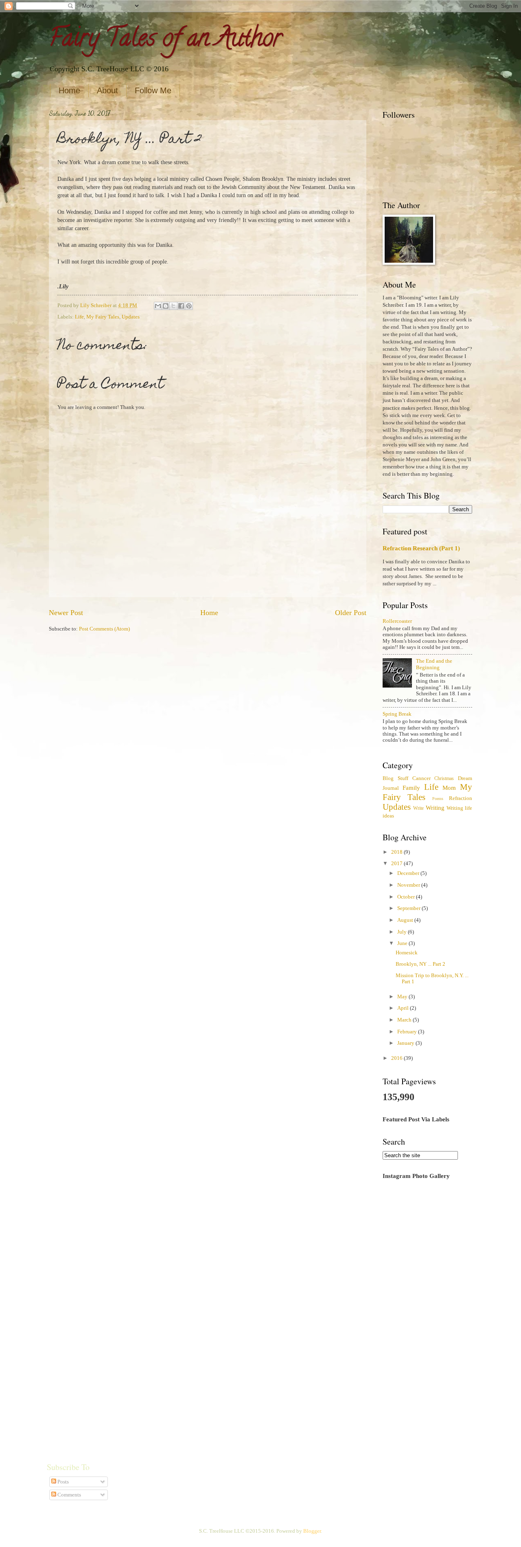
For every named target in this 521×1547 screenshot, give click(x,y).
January (406, 1043)
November (409, 885)
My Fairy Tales (102, 317)
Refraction (460, 798)
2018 (397, 852)
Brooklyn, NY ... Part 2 (420, 964)
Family (411, 787)
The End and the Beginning (434, 664)
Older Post (350, 613)
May (403, 997)
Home (69, 90)
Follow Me (153, 90)
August (405, 920)
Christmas (444, 778)
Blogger (312, 1531)
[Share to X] (173, 306)
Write (418, 808)
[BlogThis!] (166, 306)
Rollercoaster (397, 621)
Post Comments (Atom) (104, 629)
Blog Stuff (395, 778)
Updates (131, 317)
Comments (68, 1495)
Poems (437, 798)
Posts (62, 1482)
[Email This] (158, 306)
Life (79, 317)
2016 (397, 1058)
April (403, 1008)
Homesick (407, 953)
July (402, 932)
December (408, 873)
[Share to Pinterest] (189, 306)
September (409, 908)
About (107, 90)
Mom (449, 787)
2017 (397, 863)
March (405, 1020)
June (403, 943)
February (407, 1032)
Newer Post (66, 613)
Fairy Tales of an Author (165, 40)
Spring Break (397, 714)
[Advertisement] (427, 1315)
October (406, 897)
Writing (435, 807)
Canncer (421, 778)
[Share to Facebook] (181, 306)
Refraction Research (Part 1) (421, 548)
